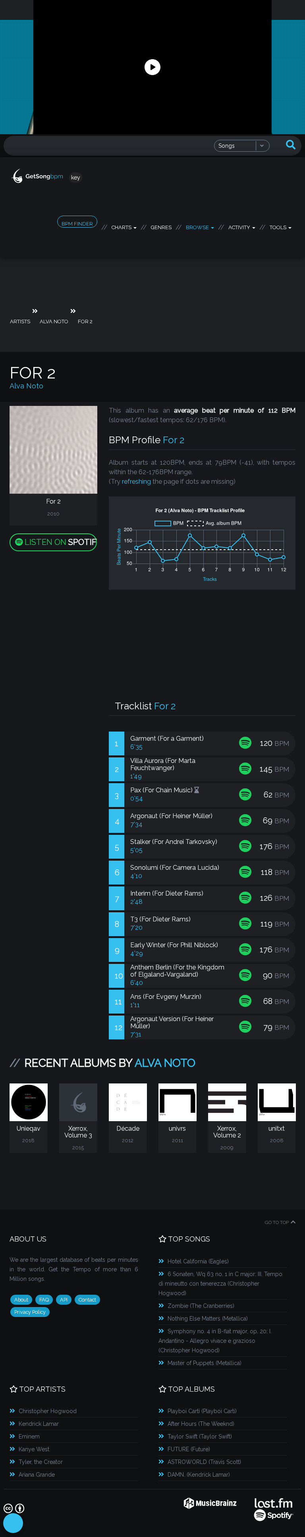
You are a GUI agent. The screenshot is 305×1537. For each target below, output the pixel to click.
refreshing (136, 481)
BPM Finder (77, 224)
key (75, 177)
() (198, 1261)
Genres (161, 226)
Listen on (60, 542)
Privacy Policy (30, 1312)
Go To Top (277, 1222)
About (21, 1300)
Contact (87, 1300)
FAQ (44, 1300)
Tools (279, 226)
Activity (239, 226)
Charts (122, 226)
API (64, 1300)
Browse (198, 226)
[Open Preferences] (13, 1523)
